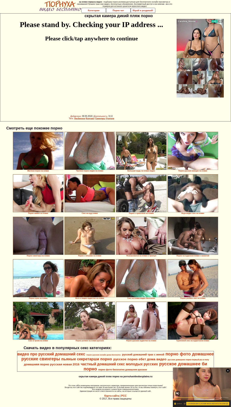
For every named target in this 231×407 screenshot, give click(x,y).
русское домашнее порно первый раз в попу (188, 360)
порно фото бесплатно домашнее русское (122, 369)
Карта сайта (111, 395)
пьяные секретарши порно (86, 359)
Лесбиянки (79, 118)
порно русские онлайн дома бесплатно (103, 355)
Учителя (110, 118)
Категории (93, 10)
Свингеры (100, 118)
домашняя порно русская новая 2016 (52, 364)
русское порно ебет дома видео (139, 359)
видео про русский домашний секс (51, 354)
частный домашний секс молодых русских (119, 364)
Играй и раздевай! (143, 10)
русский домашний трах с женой (143, 354)
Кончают (90, 118)
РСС (124, 395)
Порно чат (118, 10)
